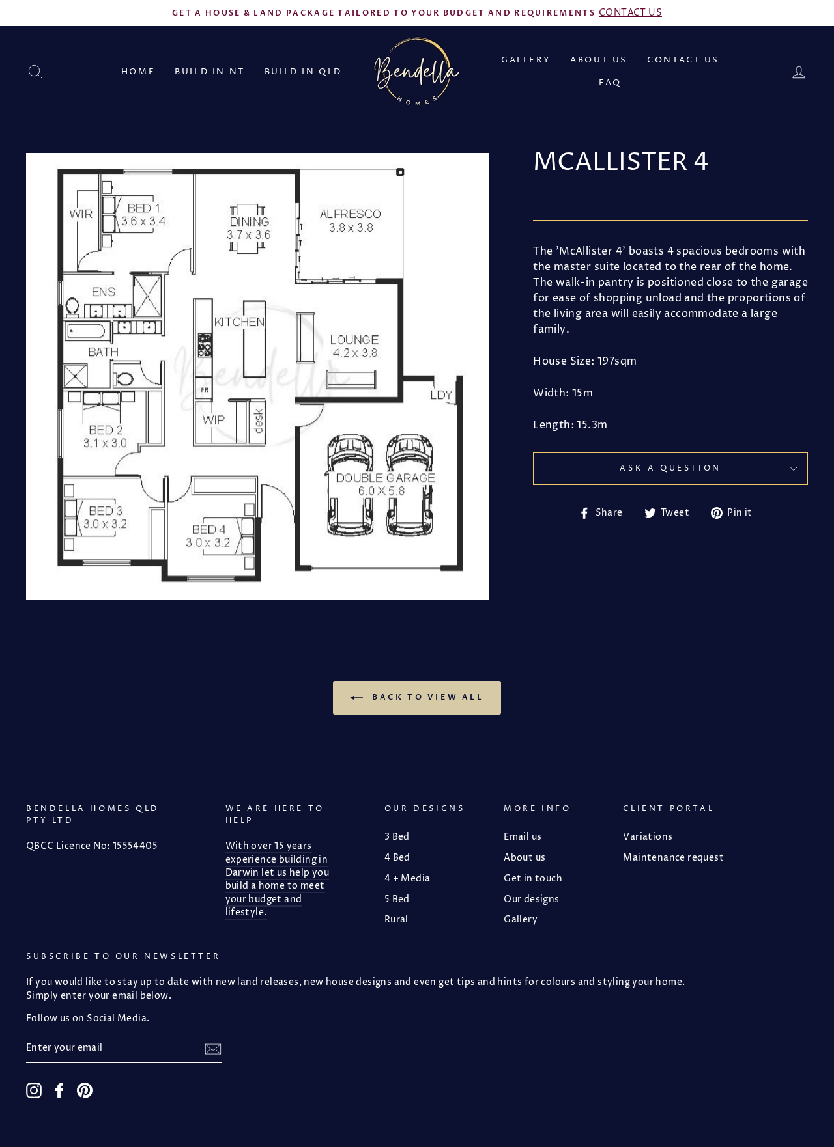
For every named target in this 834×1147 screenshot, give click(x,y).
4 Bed (397, 858)
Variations (647, 837)
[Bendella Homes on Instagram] (34, 1090)
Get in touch (533, 879)
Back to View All (425, 697)
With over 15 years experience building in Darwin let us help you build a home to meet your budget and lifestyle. (277, 879)
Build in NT (210, 71)
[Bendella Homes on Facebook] (59, 1090)
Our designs (531, 899)
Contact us (683, 60)
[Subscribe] (213, 1049)
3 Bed (397, 837)
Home (138, 71)
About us (598, 60)
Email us (522, 837)
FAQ (610, 83)
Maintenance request (673, 858)
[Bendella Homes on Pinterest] (85, 1090)
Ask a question (670, 468)
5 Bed (397, 899)
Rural (396, 920)
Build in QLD (303, 71)
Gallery (526, 60)
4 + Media (407, 879)
